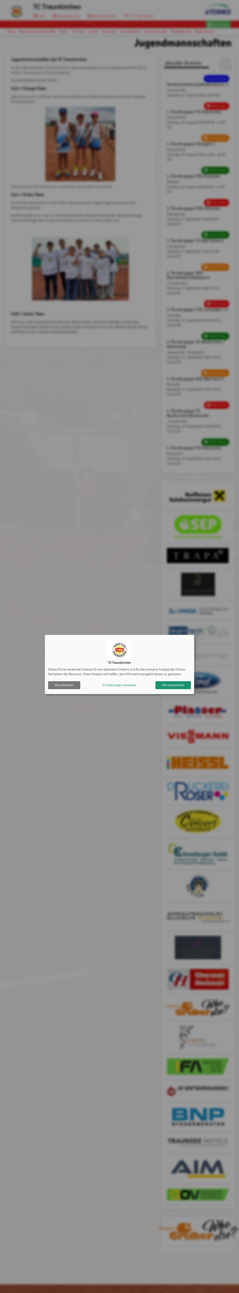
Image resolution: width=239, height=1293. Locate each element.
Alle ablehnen (64, 685)
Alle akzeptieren (173, 685)
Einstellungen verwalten (119, 685)
